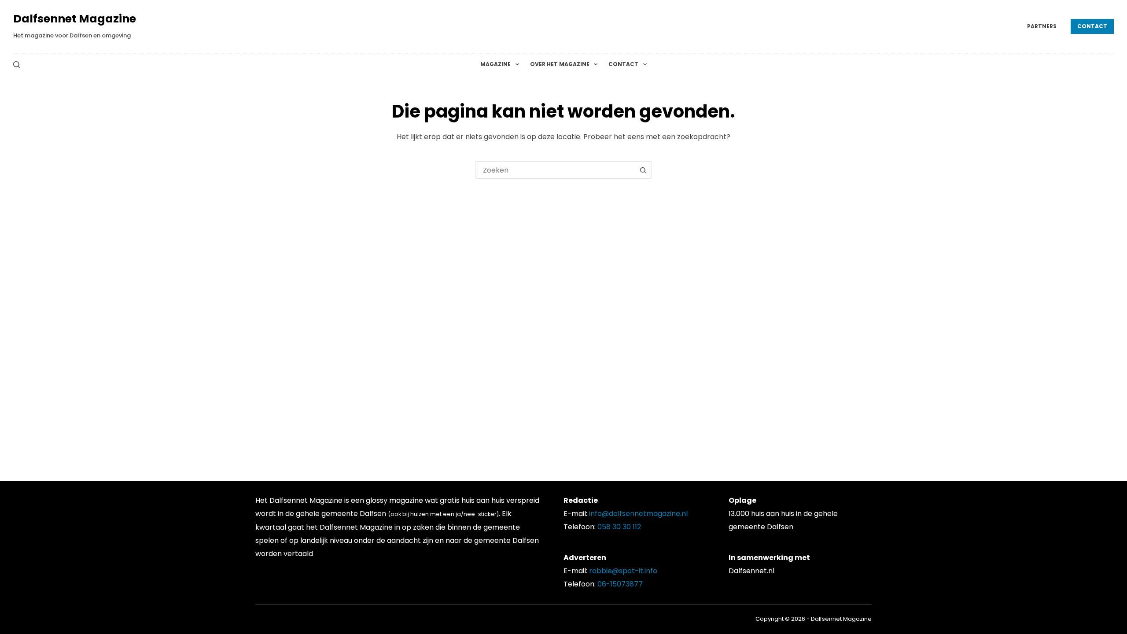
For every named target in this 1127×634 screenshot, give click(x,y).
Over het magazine (559, 64)
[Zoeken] (16, 64)
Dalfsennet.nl (751, 571)
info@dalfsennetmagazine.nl (638, 514)
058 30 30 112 (619, 527)
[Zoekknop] (643, 170)
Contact (1092, 26)
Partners (1042, 26)
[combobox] (555, 170)
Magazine (495, 64)
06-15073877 (620, 584)
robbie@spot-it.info (623, 571)
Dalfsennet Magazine (74, 18)
